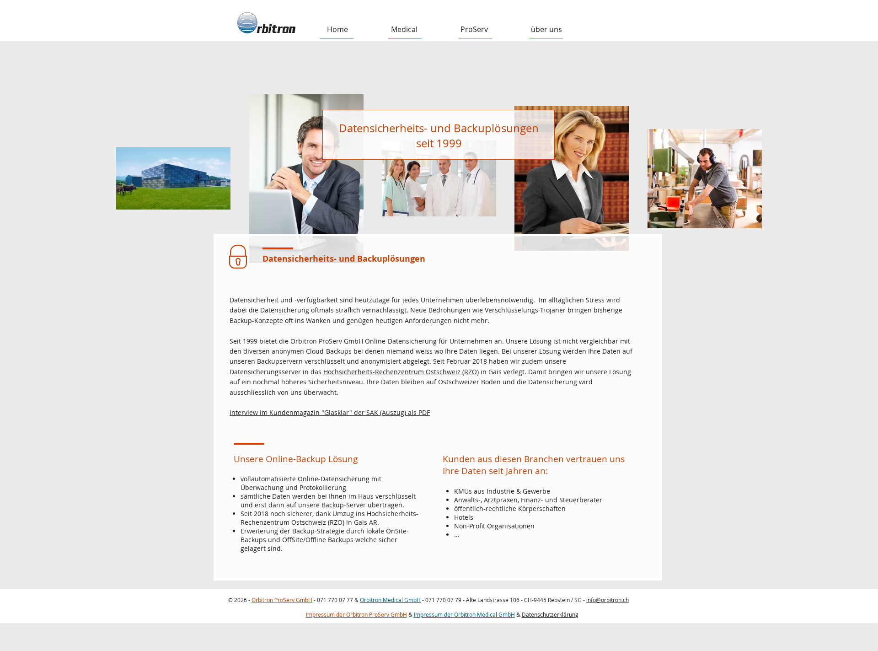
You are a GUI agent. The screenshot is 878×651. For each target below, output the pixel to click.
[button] (404, 29)
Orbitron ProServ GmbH (282, 599)
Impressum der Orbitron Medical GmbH (464, 614)
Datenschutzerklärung (550, 614)
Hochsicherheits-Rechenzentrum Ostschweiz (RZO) (401, 371)
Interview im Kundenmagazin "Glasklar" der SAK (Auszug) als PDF (330, 412)
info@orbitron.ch (607, 599)
